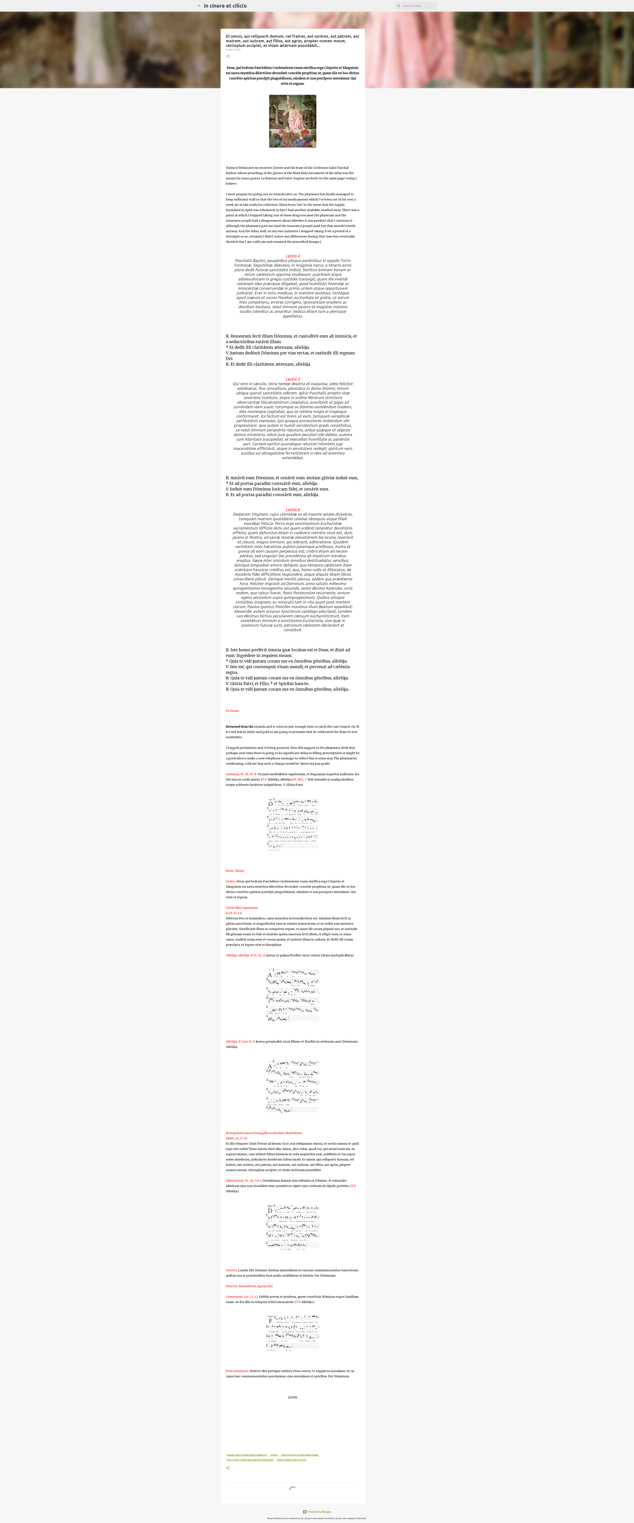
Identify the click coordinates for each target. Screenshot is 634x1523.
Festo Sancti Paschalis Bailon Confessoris (250, 1460)
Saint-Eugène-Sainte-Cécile (291, 1460)
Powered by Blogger (319, 1511)
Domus (274, 1455)
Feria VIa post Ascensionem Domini (300, 1455)
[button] (228, 56)
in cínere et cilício (225, 6)
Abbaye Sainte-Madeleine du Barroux (247, 1455)
